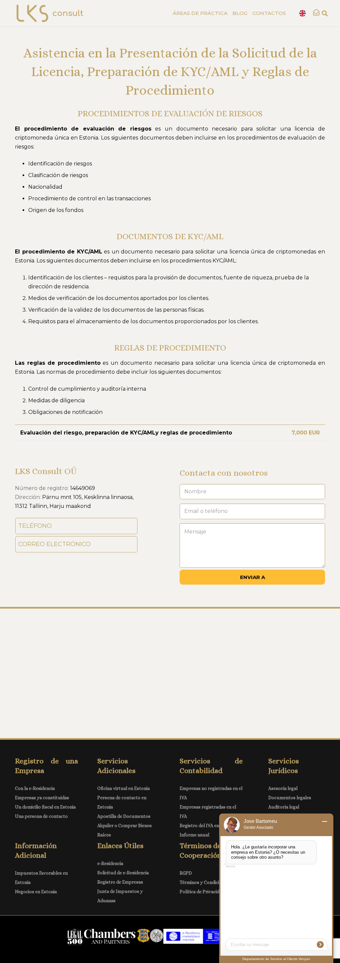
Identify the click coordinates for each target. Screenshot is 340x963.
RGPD (186, 873)
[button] (323, 13)
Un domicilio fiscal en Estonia (45, 807)
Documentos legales (289, 797)
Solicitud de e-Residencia (123, 872)
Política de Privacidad (202, 891)
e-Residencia (110, 863)
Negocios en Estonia (36, 891)
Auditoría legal (283, 807)
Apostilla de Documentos (123, 816)
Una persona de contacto (41, 816)
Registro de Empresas (120, 882)
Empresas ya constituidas (42, 797)
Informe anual (194, 834)
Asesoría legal (283, 788)
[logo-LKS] (49, 13)
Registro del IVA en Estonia (208, 825)
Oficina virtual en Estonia (123, 788)
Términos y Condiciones (204, 882)
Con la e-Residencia (35, 788)
